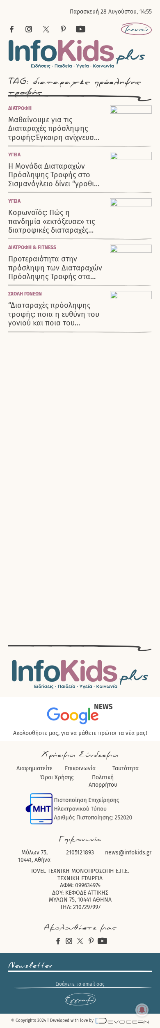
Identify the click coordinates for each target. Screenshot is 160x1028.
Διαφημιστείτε (34, 768)
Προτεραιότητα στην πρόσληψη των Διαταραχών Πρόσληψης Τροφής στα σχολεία (55, 268)
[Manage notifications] (142, 1010)
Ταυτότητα (125, 768)
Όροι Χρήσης (57, 777)
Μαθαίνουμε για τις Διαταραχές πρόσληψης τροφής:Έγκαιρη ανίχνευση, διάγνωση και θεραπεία (54, 129)
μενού (136, 29)
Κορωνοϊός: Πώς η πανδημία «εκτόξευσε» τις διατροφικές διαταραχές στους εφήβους (51, 221)
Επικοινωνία (80, 768)
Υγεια (14, 155)
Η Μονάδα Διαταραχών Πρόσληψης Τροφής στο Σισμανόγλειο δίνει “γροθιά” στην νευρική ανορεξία (54, 175)
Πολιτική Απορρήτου (103, 781)
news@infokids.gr (128, 852)
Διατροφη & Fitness (32, 247)
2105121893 (80, 852)
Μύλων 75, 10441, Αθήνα (34, 856)
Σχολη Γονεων (25, 294)
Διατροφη (20, 108)
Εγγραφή (80, 1000)
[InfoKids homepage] (77, 54)
